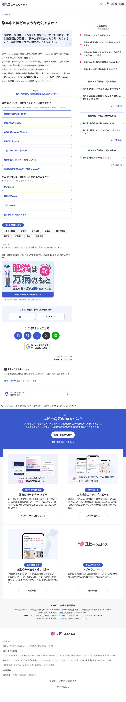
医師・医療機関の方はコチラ (63, 442)
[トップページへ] (63, 636)
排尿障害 (39, 236)
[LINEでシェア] (56, 336)
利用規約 (5, 108)
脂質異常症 (60, 231)
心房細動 (35, 231)
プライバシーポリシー (17, 108)
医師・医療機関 (65, 612)
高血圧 (47, 231)
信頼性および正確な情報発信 (45, 615)
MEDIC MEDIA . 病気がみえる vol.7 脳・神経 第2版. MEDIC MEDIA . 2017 (31, 247)
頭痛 (28, 236)
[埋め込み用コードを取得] (37, 336)
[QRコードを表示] (28, 336)
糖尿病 (6, 236)
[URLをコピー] (18, 336)
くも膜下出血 (24, 69)
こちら (60, 618)
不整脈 (18, 236)
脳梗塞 (5, 69)
